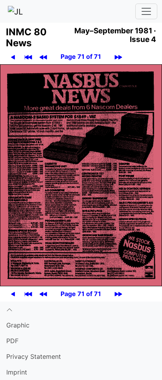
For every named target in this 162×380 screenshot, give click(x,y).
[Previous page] (13, 56)
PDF (12, 341)
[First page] (28, 56)
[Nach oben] (81, 309)
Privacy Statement (33, 356)
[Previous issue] (43, 56)
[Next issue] (118, 56)
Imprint (16, 372)
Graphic (17, 325)
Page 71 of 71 (81, 56)
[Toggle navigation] (146, 11)
